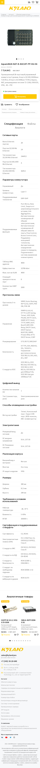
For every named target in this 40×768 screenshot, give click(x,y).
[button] (16, 59)
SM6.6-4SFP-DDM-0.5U (28, 621)
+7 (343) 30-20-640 (9, 661)
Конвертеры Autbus (8, 697)
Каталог (4, 109)
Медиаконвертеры (7, 691)
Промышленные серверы (9, 707)
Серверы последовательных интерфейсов (16, 688)
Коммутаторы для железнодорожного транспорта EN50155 (28, 112)
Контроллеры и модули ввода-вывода (14, 700)
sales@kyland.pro (8, 655)
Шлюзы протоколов (8, 685)
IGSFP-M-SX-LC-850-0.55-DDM (9, 621)
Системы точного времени (10, 704)
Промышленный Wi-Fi (8, 694)
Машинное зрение (7, 719)
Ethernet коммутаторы (15, 109)
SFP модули (5, 710)
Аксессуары (5, 713)
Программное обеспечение (10, 716)
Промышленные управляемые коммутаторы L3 (10, 112)
